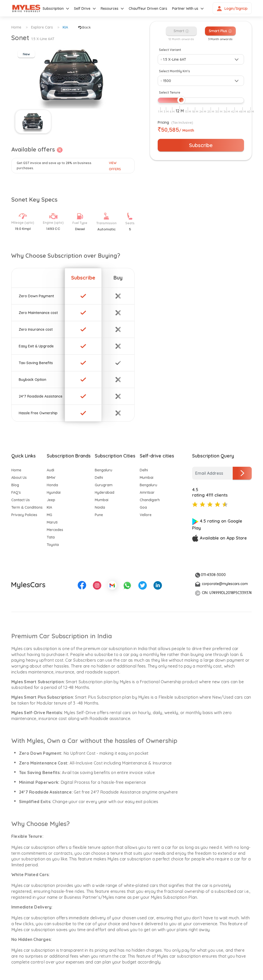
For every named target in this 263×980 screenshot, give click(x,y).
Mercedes (55, 529)
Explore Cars (42, 27)
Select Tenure (169, 92)
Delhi (99, 477)
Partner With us (185, 8)
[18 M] (195, 112)
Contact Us (20, 500)
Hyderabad (104, 492)
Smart (179, 31)
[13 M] (188, 112)
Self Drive (82, 8)
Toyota (53, 544)
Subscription (53, 8)
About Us (19, 477)
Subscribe (201, 145)
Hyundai (54, 492)
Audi (50, 470)
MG (49, 515)
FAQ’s (16, 492)
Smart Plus (218, 31)
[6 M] (172, 112)
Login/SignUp (236, 8)
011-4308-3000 (213, 574)
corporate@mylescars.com (225, 583)
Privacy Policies (24, 515)
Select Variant (170, 50)
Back (86, 27)
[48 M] (243, 112)
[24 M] (203, 112)
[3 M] (166, 112)
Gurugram (103, 485)
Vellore (146, 515)
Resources (109, 8)
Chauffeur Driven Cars (148, 8)
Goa (143, 507)
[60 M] (251, 112)
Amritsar (147, 492)
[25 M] (211, 112)
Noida (100, 507)
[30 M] (219, 112)
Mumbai (101, 500)
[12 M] (179, 111)
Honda (52, 485)
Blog (15, 485)
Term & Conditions (27, 507)
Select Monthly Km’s (174, 71)
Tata (51, 537)
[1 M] (160, 112)
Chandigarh (150, 500)
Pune (99, 515)
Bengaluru (103, 470)
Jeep (51, 500)
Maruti (52, 522)
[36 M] (227, 112)
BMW (51, 477)
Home (16, 27)
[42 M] (235, 112)
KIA (65, 27)
